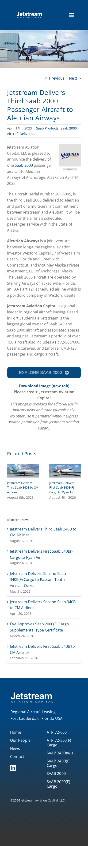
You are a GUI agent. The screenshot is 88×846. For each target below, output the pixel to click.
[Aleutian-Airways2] (70, 146)
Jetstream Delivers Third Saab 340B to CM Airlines (22, 487)
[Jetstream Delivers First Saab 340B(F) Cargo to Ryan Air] (65, 466)
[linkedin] (13, 768)
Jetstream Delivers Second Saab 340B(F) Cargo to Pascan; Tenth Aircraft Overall (38, 579)
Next (73, 78)
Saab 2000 (69, 128)
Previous (57, 78)
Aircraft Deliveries (21, 133)
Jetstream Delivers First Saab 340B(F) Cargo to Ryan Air (61, 487)
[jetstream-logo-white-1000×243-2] (29, 13)
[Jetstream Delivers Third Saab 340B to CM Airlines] (23, 466)
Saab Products (47, 128)
